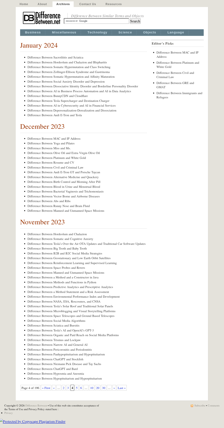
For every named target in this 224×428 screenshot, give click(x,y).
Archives (63, 4)
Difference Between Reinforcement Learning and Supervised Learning (72, 263)
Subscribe (199, 405)
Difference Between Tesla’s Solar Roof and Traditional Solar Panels (70, 306)
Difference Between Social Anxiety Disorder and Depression (66, 81)
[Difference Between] (42, 24)
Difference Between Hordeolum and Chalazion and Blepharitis (67, 62)
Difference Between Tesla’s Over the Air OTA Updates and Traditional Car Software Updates (86, 243)
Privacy (8, 413)
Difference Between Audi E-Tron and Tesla (54, 115)
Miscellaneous (64, 32)
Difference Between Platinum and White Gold (56, 158)
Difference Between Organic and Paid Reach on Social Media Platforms (73, 335)
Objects (149, 32)
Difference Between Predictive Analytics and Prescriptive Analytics (70, 287)
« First (46, 388)
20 (97, 388)
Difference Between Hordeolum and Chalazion (57, 234)
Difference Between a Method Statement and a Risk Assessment (68, 292)
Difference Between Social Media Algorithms (56, 320)
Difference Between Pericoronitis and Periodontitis (59, 349)
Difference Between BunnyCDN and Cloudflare (57, 96)
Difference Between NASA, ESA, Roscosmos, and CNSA (63, 301)
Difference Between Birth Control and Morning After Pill (63, 182)
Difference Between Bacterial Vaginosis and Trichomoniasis (65, 191)
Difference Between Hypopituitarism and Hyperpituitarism (64, 378)
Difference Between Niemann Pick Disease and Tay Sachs (64, 364)
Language (175, 32)
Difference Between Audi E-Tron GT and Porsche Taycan (63, 172)
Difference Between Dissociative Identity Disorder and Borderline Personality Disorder (82, 86)
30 (103, 388)
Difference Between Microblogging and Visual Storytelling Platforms (71, 311)
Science (125, 32)
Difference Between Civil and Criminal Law (55, 167)
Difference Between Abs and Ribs (49, 201)
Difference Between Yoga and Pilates (51, 143)
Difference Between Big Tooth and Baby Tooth (57, 248)
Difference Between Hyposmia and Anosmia (55, 373)
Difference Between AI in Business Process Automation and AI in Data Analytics (79, 91)
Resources (114, 4)
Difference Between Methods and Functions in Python (61, 282)
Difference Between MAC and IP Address (53, 138)
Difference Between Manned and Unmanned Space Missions (65, 210)
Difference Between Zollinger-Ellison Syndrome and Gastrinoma (68, 72)
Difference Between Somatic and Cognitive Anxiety (60, 239)
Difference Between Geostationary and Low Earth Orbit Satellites (69, 258)
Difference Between (36, 405)
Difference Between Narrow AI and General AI (57, 344)
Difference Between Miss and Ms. (49, 148)
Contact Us (87, 4)
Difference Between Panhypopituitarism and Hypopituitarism (66, 354)
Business (33, 32)
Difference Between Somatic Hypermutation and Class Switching (68, 67)
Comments (214, 405)
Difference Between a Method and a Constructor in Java (63, 277)
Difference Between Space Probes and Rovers (56, 267)
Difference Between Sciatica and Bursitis (53, 325)
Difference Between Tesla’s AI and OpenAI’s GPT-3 (60, 330)
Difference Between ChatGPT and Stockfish (55, 359)
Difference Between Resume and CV (50, 162)
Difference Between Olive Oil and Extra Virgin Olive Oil (63, 153)
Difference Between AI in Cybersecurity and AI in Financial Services (71, 105)
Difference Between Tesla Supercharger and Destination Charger (68, 101)
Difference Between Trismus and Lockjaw (54, 340)
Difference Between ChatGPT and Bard (52, 369)
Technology (97, 32)
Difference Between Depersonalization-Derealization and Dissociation (71, 110)
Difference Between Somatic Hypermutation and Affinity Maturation (71, 76)
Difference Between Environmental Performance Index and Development (73, 296)
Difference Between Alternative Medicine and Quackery (63, 177)
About (42, 4)
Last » (122, 388)
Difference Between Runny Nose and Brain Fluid (58, 206)
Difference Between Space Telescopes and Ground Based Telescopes (70, 316)
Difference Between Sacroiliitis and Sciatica (55, 57)
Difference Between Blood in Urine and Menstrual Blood (63, 186)
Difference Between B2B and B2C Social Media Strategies (64, 253)
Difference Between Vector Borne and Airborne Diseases (63, 196)
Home (24, 4)
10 (91, 388)
